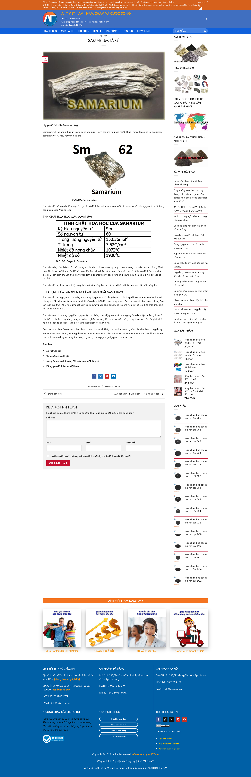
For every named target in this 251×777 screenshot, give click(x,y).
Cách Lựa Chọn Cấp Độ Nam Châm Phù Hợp (188, 182)
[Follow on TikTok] (165, 719)
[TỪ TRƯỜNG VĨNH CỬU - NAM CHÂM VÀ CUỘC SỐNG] (50, 19)
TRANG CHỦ (50, 30)
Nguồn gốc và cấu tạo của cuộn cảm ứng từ (190, 255)
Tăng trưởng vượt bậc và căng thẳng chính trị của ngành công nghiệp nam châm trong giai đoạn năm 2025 (190, 195)
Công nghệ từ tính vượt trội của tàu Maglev (191, 264)
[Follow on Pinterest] (178, 719)
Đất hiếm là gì (54, 393)
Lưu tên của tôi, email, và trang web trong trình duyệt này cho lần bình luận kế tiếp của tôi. (91, 455)
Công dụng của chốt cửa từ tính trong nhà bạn (189, 246)
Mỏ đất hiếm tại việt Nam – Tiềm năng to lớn (137, 393)
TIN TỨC (128, 30)
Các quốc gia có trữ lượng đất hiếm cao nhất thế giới (72, 361)
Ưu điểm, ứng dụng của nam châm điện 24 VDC (191, 292)
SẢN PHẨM (111, 30)
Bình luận (51, 417)
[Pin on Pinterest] (107, 376)
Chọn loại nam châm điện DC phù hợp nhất (191, 302)
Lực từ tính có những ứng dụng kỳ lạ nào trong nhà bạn (190, 311)
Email (89, 442)
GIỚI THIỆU (83, 30)
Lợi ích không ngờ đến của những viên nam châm (190, 218)
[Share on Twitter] (100, 376)
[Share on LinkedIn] (113, 376)
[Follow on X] (171, 719)
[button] (203, 5)
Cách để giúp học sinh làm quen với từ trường (190, 227)
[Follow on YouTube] (184, 719)
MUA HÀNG (67, 30)
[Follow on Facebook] (158, 719)
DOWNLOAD (143, 30)
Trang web (130, 442)
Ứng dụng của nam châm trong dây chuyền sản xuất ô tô (189, 274)
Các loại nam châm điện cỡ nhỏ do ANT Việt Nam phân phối (190, 320)
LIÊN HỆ (97, 30)
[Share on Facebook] (94, 376)
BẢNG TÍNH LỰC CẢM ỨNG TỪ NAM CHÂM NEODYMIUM (190, 208)
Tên (48, 442)
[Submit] (205, 30)
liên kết (117, 386)
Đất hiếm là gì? (53, 350)
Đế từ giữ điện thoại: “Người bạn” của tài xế (190, 283)
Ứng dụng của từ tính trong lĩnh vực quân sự (189, 236)
